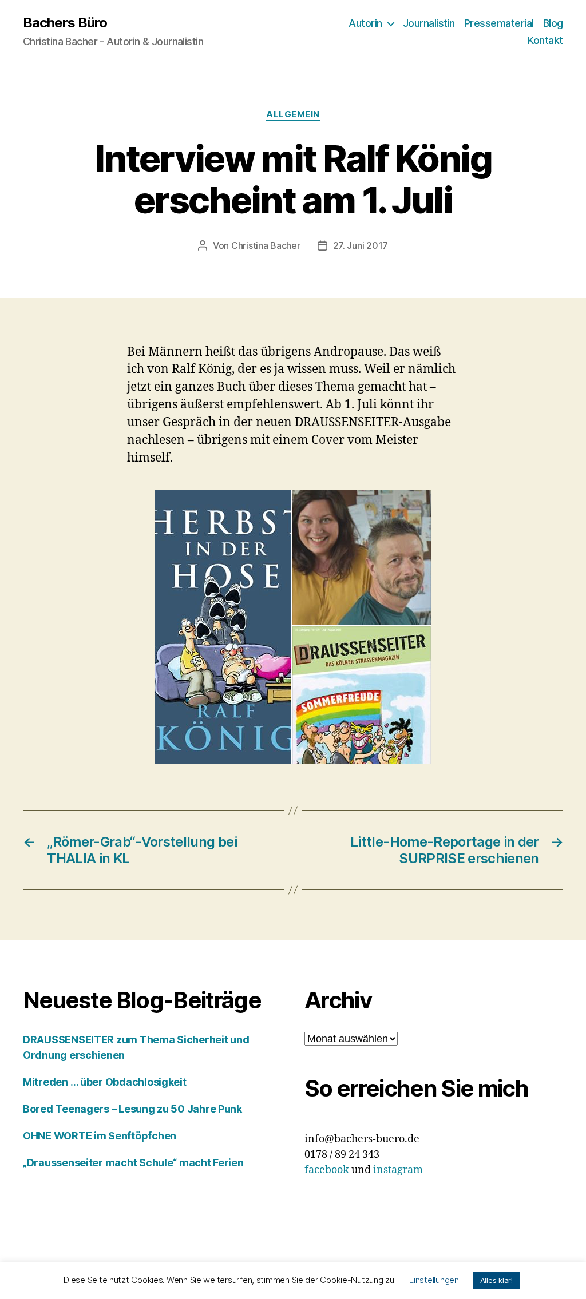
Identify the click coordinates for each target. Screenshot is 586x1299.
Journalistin (429, 23)
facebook (326, 1170)
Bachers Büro (65, 23)
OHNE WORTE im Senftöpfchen (99, 1136)
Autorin (365, 23)
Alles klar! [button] (496, 1280)
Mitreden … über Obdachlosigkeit (105, 1082)
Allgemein (293, 114)
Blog (553, 23)
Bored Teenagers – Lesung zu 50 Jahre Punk (132, 1109)
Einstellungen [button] (434, 1279)
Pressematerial (499, 23)
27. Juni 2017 (361, 245)
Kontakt (545, 40)
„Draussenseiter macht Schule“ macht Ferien (133, 1163)
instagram (398, 1170)
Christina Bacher (265, 245)
